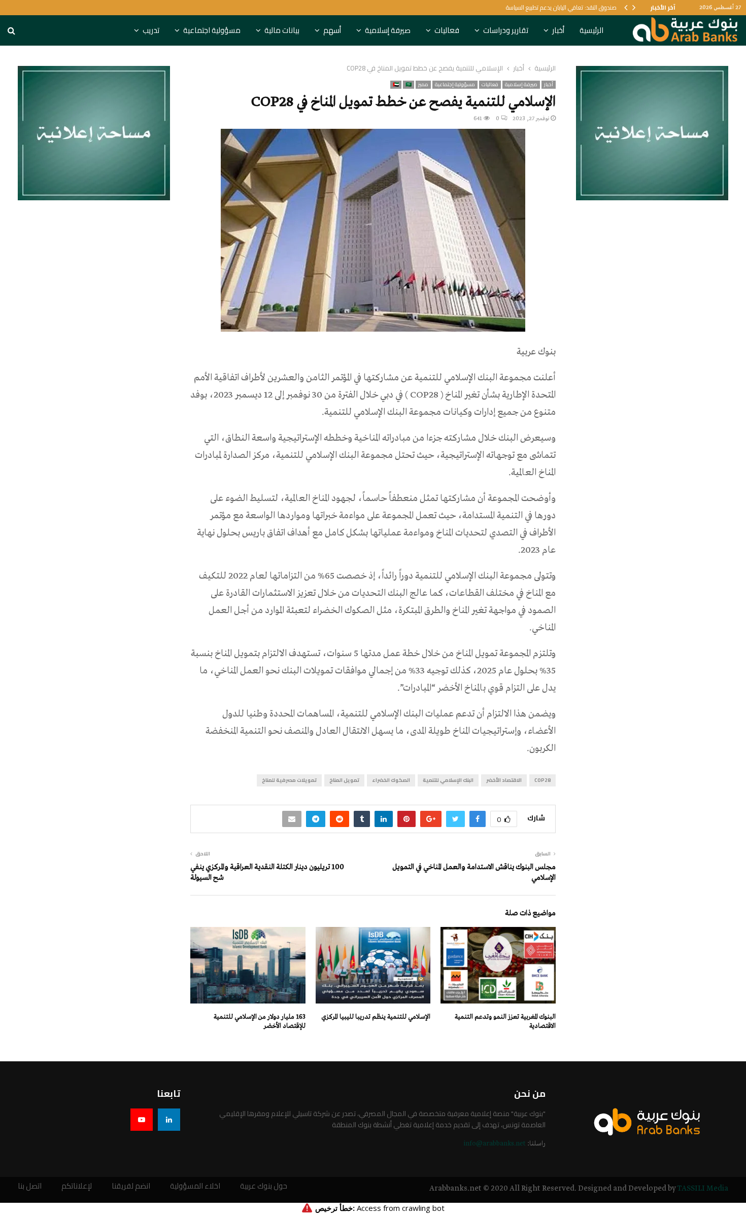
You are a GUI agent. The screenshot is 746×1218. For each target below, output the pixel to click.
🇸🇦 (408, 85)
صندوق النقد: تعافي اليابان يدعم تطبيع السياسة (561, 7)
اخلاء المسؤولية (195, 1186)
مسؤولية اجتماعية (212, 30)
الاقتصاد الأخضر (504, 780)
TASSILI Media (702, 1189)
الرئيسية (591, 30)
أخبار (558, 30)
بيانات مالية (281, 30)
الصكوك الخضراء (391, 780)
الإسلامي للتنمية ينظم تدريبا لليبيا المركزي (375, 1017)
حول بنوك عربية (263, 1186)
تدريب (151, 30)
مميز (423, 85)
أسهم (332, 30)
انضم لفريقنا (131, 1186)
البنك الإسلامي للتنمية (448, 780)
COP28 (542, 780)
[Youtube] (141, 1119)
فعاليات (446, 30)
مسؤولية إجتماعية (455, 85)
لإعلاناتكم (76, 1186)
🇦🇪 (396, 85)
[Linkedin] (169, 1119)
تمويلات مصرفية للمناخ (289, 780)
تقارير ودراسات (505, 30)
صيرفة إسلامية (388, 30)
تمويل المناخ (344, 780)
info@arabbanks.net (494, 1143)
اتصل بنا (30, 1186)
